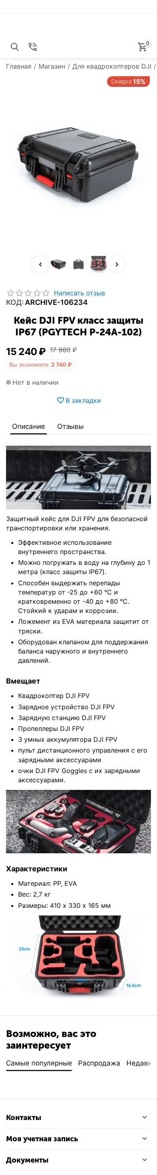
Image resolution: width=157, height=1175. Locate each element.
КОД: (15, 302)
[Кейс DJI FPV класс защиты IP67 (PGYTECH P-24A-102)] (78, 165)
